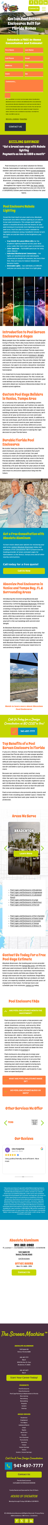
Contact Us (34, 9)
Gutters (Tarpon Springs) (24, 1452)
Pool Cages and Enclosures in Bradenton (26, 890)
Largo (24, 1427)
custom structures (9, 348)
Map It (24, 1360)
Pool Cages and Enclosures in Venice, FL (25, 926)
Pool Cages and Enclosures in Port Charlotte (27, 916)
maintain (24, 1050)
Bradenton (24, 1418)
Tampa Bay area (28, 966)
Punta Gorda (24, 1440)
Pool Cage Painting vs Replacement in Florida (24, 1393)
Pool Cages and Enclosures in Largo (24, 900)
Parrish (24, 1435)
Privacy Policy (23, 119)
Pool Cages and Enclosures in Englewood (26, 893)
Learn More (26, 853)
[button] (7, 848)
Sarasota (24, 1442)
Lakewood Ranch (24, 1425)
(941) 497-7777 (24, 1357)
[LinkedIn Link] (45, 2)
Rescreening (24, 1396)
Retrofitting (24, 1398)
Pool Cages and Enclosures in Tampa (24, 923)
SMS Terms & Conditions (12, 119)
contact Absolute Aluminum (22, 547)
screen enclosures (38, 171)
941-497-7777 (28, 1466)
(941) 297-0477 (24, 1370)
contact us (30, 986)
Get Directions (24, 1259)
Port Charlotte (24, 1437)
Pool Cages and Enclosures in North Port (26, 902)
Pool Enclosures (24, 1389)
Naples (24, 1430)
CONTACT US (15, 127)
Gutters (24, 1406)
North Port (24, 1432)
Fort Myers (24, 1422)
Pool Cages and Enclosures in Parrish (24, 905)
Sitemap (24, 1408)
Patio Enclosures (24, 1391)
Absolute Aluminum (29, 604)
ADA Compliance (16, 1515)
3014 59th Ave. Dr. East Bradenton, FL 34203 (24, 1364)
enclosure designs (36, 355)
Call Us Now (24, 571)
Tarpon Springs (24, 1447)
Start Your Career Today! (24, 1378)
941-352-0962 (24, 1245)
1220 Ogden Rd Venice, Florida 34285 (24, 1351)
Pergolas (24, 1403)
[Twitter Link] (36, 2)
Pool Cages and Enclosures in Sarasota (25, 921)
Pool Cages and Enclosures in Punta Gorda (26, 919)
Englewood (24, 1420)
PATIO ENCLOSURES (17, 1122)
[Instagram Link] (41, 2)
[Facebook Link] (31, 2)
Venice (24, 1450)
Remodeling (24, 1401)
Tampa (24, 1445)
